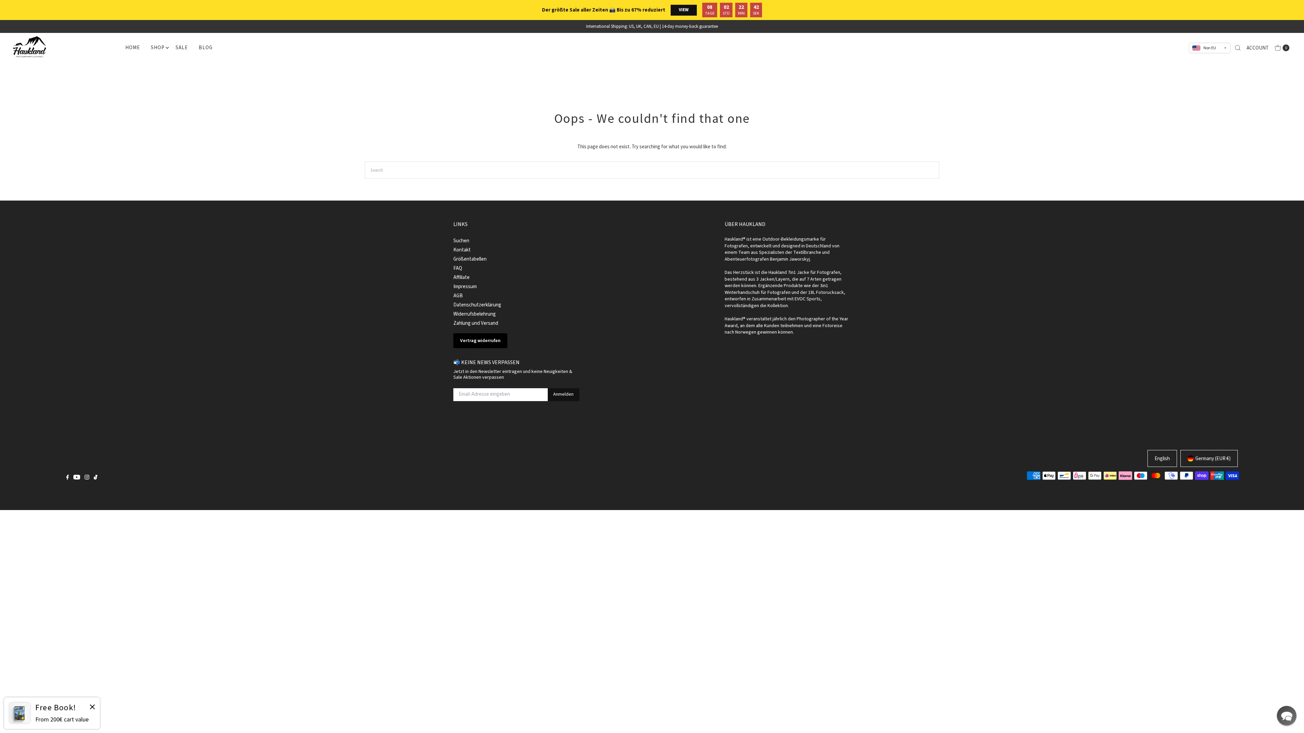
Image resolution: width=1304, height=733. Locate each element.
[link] (52, 713)
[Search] (1238, 47)
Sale (181, 47)
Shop (157, 47)
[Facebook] (67, 478)
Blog (205, 47)
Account (1258, 47)
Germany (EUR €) (1213, 458)
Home (132, 47)
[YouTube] (76, 478)
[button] (1287, 716)
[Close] (92, 707)
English (1162, 458)
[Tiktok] (95, 478)
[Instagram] (87, 478)
